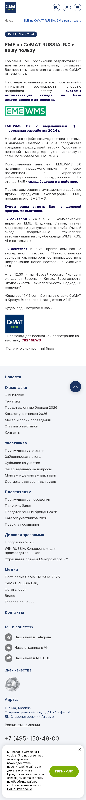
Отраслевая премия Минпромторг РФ (36, 559)
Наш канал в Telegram (32, 637)
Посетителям (18, 491)
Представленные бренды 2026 (31, 407)
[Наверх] (75, 386)
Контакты (12, 432)
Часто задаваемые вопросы (28, 469)
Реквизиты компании (22, 725)
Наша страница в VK (31, 648)
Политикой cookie (19, 789)
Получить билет (18, 506)
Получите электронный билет (31, 348)
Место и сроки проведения (28, 420)
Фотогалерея (15, 589)
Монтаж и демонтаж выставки (30, 475)
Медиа (11, 569)
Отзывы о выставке (21, 426)
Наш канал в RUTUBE (32, 658)
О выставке (16, 387)
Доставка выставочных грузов (30, 482)
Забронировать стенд (23, 457)
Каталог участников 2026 (26, 414)
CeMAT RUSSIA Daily (21, 583)
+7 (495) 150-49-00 (32, 738)
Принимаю (64, 771)
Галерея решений (19, 602)
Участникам (16, 443)
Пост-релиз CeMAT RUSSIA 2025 (32, 577)
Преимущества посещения (27, 499)
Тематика (12, 401)
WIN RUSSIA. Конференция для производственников (30, 551)
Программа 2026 (19, 542)
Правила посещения (22, 524)
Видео (10, 596)
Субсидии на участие (22, 463)
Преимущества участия (24, 450)
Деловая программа (24, 534)
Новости (13, 377)
